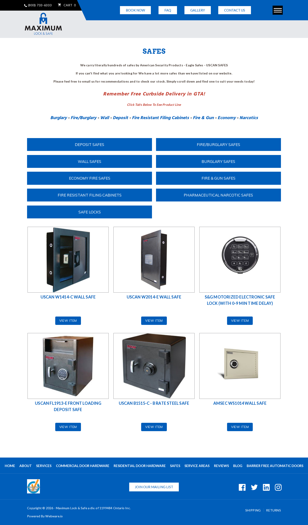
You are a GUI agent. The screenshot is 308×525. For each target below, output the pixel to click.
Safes (175, 466)
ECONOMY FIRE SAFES (89, 178)
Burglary (58, 118)
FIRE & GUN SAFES (218, 178)
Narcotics (248, 118)
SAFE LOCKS (89, 212)
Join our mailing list (154, 487)
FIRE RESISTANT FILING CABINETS (90, 195)
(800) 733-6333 (39, 5)
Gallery (197, 10)
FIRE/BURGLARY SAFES (218, 144)
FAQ (167, 10)
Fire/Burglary (83, 118)
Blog (237, 466)
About (25, 466)
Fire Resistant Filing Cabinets (160, 118)
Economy (227, 118)
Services (43, 466)
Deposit (120, 118)
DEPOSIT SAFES (89, 144)
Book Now (135, 10)
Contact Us (234, 10)
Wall (104, 118)
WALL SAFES (89, 161)
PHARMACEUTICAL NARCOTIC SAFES (218, 195)
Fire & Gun (203, 118)
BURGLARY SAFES (218, 161)
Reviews (221, 466)
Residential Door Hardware (140, 466)
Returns (273, 510)
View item (68, 321)
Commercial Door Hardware (82, 466)
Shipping (253, 510)
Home (10, 466)
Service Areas (196, 466)
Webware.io (54, 516)
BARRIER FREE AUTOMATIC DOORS (275, 466)
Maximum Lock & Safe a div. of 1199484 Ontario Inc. (93, 508)
